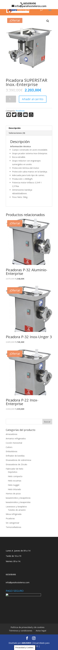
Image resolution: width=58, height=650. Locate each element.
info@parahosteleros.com (17, 582)
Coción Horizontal (14, 443)
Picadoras (20, 110)
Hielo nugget (13, 485)
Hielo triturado (14, 489)
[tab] (29, 128)
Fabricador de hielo (14, 468)
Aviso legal (41, 630)
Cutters (9, 447)
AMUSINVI (26, 643)
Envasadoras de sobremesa (18, 460)
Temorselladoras (13, 527)
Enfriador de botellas (15, 455)
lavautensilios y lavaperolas (18, 502)
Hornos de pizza (13, 493)
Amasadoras (11, 434)
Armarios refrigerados (16, 438)
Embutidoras (11, 451)
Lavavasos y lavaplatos (16, 506)
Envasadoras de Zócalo (16, 464)
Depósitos (12, 472)
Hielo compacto (15, 476)
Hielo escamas (14, 480)
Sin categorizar (12, 522)
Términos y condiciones (20, 630)
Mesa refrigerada (13, 514)
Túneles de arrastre (17, 510)
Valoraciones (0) (17, 133)
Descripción (15, 128)
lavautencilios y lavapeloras (18, 498)
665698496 (11, 574)
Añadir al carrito (32, 99)
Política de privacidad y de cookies (27, 627)
